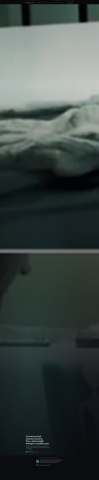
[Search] (67, 2)
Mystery (43, 2)
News (57, 2)
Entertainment (61, 2)
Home (38, 457)
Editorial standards (36, 452)
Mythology (50, 2)
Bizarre (46, 2)
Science (54, 2)
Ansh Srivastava (30, 451)
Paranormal (39, 2)
